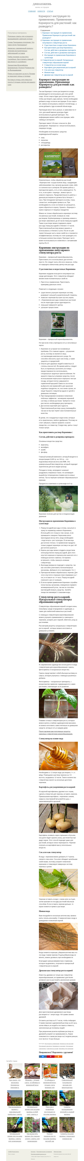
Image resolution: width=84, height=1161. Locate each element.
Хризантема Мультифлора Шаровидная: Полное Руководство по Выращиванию (21, 67)
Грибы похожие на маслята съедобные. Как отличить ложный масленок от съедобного (20, 59)
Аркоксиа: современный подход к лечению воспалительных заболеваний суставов (20, 50)
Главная (32, 10)
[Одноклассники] (58, 1056)
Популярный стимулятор (45, 1046)
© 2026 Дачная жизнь (13, 1151)
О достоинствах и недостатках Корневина (60, 45)
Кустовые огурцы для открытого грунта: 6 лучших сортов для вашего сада (21, 82)
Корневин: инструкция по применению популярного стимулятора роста (57, 41)
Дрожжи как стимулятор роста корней (58, 75)
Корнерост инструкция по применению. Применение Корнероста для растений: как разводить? (58, 35)
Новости (41, 10)
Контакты (33, 1151)
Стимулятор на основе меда (55, 65)
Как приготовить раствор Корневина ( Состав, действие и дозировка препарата (60, 48)
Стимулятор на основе (52, 1048)
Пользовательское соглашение (44, 1151)
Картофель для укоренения (66, 1048)
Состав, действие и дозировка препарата (60, 52)
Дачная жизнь (42, 4)
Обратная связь (57, 1151)
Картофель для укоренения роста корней (60, 67)
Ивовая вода (49, 72)
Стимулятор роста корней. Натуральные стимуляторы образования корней (57, 61)
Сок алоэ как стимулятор (53, 70)
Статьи (50, 10)
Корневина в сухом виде (59, 1046)
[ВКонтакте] (43, 1056)
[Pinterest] (50, 1056)
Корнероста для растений (66, 1043)
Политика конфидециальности (38, 1154)
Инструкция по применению (52, 1043)
